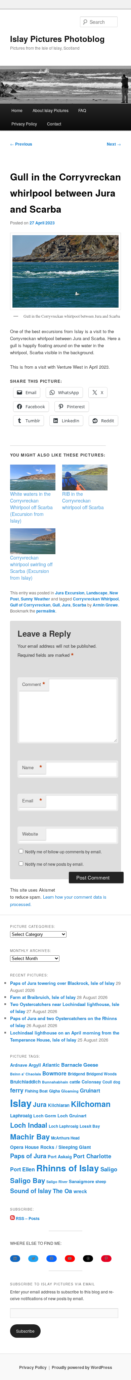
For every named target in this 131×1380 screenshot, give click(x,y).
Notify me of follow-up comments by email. (63, 851)
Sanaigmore (81, 1181)
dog (116, 1081)
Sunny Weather (35, 599)
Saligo (108, 1169)
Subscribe (25, 1331)
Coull (107, 1081)
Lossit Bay (90, 1126)
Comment (33, 684)
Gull (56, 605)
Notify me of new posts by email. (54, 864)
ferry (17, 1090)
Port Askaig (60, 1156)
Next (114, 144)
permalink (45, 611)
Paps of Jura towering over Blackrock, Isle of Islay (62, 983)
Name (32, 767)
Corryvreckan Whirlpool (96, 599)
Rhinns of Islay (67, 1168)
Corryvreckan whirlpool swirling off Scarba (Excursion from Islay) (31, 567)
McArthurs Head (65, 1137)
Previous (21, 144)
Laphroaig (21, 1115)
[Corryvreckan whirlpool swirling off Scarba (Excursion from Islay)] (32, 541)
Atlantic (51, 1064)
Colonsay (91, 1082)
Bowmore (54, 1073)
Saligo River (57, 1181)
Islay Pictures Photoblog (57, 38)
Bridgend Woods (101, 1073)
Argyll (35, 1065)
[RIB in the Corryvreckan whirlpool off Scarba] (84, 477)
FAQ (82, 110)
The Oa (62, 1191)
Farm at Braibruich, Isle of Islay (43, 997)
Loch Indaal (28, 1125)
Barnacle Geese (79, 1064)
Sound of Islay (30, 1190)
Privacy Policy (24, 123)
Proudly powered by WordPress (82, 1367)
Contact (54, 123)
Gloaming (70, 1091)
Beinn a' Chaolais (25, 1073)
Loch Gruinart (71, 1115)
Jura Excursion (69, 593)
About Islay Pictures (51, 110)
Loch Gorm (44, 1116)
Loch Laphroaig (63, 1126)
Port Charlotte (92, 1156)
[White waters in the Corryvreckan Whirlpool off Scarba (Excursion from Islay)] (32, 477)
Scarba (79, 605)
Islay (21, 1103)
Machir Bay (30, 1136)
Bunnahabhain (55, 1081)
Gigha (54, 1091)
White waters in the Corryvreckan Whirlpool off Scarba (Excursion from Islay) (31, 507)
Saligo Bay (27, 1180)
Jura (66, 605)
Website (30, 834)
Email (32, 800)
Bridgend (76, 1074)
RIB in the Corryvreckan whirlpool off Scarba (83, 500)
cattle (75, 1082)
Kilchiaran (59, 1105)
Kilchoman (91, 1103)
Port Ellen (22, 1169)
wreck (80, 1191)
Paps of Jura (28, 1155)
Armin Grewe (105, 605)
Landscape (96, 593)
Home (17, 110)
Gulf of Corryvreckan (30, 605)
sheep (100, 1181)
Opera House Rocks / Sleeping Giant (50, 1147)
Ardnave (18, 1065)
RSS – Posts (27, 1218)
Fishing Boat (36, 1091)
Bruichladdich (25, 1081)
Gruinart (90, 1090)
